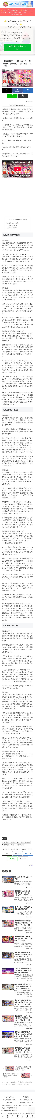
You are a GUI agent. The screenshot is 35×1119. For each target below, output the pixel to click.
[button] (23, 96)
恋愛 (5, 838)
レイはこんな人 (9, 1097)
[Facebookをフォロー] (21, 634)
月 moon (9, 1102)
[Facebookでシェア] (6, 733)
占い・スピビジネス (26, 1100)
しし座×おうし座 (12, 225)
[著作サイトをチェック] (6, 634)
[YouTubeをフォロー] (9, 639)
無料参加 (26, 1097)
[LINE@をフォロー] (25, 639)
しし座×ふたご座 (12, 228)
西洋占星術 (21, 845)
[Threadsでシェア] (13, 733)
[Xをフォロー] (13, 634)
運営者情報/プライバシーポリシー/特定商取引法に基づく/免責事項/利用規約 (9, 1108)
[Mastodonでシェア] (13, 728)
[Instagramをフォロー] (29, 634)
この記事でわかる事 (15, 219)
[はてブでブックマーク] (29, 733)
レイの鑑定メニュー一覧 (25, 1102)
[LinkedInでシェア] (21, 739)
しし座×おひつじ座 (12, 223)
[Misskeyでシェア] (29, 728)
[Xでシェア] (6, 728)
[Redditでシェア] (21, 733)
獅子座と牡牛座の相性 (24, 842)
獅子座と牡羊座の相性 (9, 845)
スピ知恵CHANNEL (9, 1100)
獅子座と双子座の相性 (9, 842)
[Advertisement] (17, 197)
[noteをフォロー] (17, 639)
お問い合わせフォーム (26, 1105)
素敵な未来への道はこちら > (17, 47)
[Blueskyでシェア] (21, 728)
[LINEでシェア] (6, 739)
